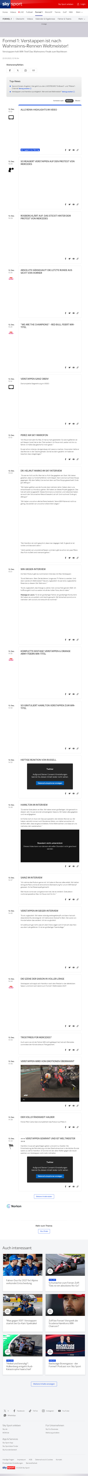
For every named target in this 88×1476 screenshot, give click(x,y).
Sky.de (5, 1429)
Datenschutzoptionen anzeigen (50, 783)
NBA (71, 12)
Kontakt (59, 1460)
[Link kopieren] (77, 150)
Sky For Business (52, 1429)
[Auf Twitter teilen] (69, 150)
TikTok (35, 1411)
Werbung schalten (52, 1433)
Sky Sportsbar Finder (10, 1446)
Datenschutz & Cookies (44, 1460)
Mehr (78, 12)
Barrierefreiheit (31, 1463)
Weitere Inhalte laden (44, 1196)
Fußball (29, 12)
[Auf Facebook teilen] (9, 70)
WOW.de (6, 1433)
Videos (13, 12)
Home (5, 12)
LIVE (22, 12)
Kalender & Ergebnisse (45, 19)
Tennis (57, 12)
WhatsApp (12, 1415)
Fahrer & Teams (64, 19)
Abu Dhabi (44, 1231)
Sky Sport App (8, 1443)
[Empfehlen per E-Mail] (33, 70)
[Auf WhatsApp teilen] (25, 70)
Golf (65, 12)
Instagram (50, 1411)
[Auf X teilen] (17, 70)
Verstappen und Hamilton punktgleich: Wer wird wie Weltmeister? (42, 92)
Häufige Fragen (8, 1460)
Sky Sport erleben (65, 4)
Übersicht (20, 19)
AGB (30, 1460)
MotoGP (48, 12)
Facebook (21, 1411)
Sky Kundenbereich (10, 1450)
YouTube (65, 1411)
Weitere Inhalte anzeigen (44, 1384)
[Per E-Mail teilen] (73, 150)
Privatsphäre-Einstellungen (13, 1463)
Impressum (21, 1460)
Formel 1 (39, 12)
